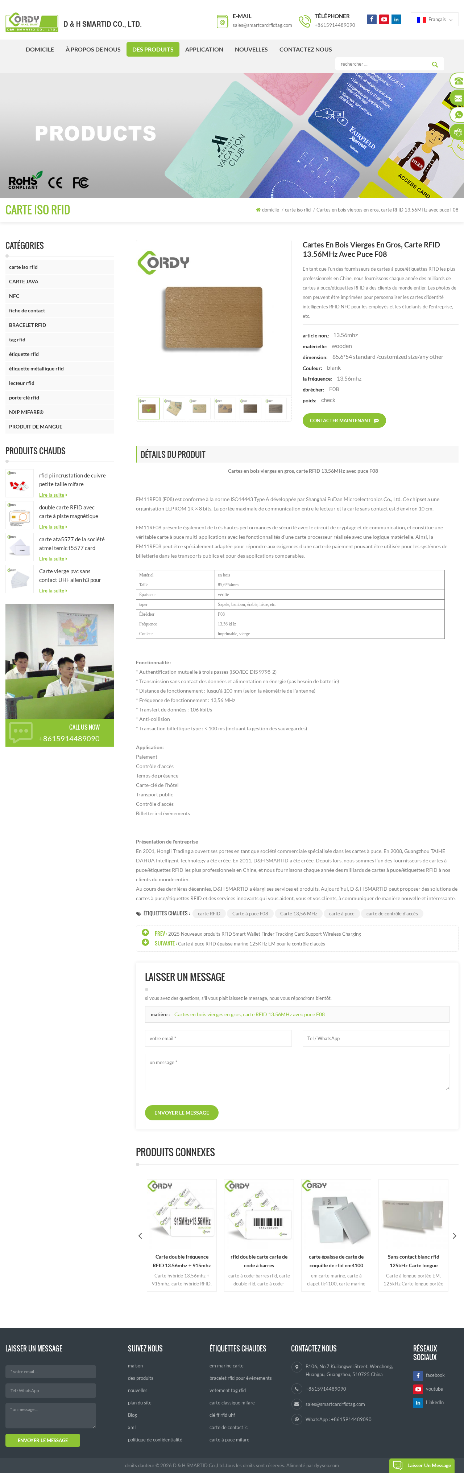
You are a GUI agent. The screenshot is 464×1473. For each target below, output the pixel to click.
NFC (14, 296)
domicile (40, 49)
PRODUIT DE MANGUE (35, 426)
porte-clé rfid (24, 397)
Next (455, 1235)
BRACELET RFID (27, 325)
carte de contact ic (229, 1427)
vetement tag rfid (228, 1390)
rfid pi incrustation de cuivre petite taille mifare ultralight (72, 480)
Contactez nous (305, 49)
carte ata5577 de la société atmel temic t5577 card (72, 543)
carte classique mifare (232, 1403)
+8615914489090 (335, 25)
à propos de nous (93, 49)
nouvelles (251, 49)
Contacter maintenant (340, 420)
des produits (153, 49)
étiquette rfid (24, 354)
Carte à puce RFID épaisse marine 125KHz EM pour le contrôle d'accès (251, 944)
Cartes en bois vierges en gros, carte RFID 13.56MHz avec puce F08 (249, 1014)
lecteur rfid (21, 383)
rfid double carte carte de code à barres (257, 1261)
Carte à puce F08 (250, 913)
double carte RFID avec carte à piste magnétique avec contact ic (68, 512)
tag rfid (17, 339)
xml (132, 1427)
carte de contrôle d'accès (392, 913)
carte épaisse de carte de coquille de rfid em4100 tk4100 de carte (334, 1262)
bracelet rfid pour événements (241, 1378)
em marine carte (227, 1366)
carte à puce (342, 913)
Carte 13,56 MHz (298, 913)
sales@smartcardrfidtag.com (262, 25)
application (204, 49)
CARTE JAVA (23, 281)
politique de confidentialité (155, 1440)
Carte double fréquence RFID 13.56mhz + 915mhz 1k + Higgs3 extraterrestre (180, 1262)
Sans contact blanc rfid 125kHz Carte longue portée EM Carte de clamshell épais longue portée (411, 1262)
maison (135, 1366)
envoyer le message (181, 1112)
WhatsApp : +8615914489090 (339, 1419)
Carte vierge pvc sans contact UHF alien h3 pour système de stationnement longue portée (71, 576)
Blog (132, 1415)
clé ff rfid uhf (222, 1415)
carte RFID (209, 913)
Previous (140, 1235)
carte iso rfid (23, 267)
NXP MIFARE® (26, 412)
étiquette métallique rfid (36, 368)
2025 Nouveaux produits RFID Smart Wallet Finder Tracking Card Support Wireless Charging (264, 934)
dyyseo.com (326, 1465)
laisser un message (429, 1465)
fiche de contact (27, 310)
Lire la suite (51, 495)
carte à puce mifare (229, 1440)
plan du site (140, 1403)
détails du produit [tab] (173, 454)
